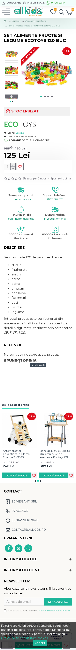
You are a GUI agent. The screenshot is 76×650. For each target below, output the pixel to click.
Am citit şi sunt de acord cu (39, 610)
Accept (40, 643)
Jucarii (15, 20)
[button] (25, 73)
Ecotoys (20, 132)
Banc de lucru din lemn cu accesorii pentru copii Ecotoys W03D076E (31, 454)
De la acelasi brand (15, 404)
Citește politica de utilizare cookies (24, 638)
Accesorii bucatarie (35, 20)
